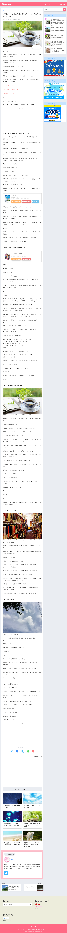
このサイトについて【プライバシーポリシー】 (27, 929)
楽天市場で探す (26, 201)
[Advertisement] (22, 119)
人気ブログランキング (39, 908)
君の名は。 (14, 195)
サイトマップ (48, 929)
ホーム (46, 4)
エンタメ (54, 4)
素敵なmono (6, 4)
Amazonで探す (16, 201)
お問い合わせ (41, 929)
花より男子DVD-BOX (16, 253)
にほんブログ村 (7, 920)
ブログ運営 (59, 4)
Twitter (6, 875)
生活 (64, 4)
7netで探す (35, 201)
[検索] (64, 9)
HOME (34, 926)
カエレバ (17, 197)
